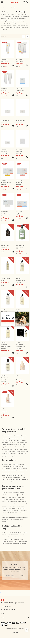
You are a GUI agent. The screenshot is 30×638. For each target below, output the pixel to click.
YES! (7, 320)
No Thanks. (7, 322)
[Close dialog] (28, 312)
